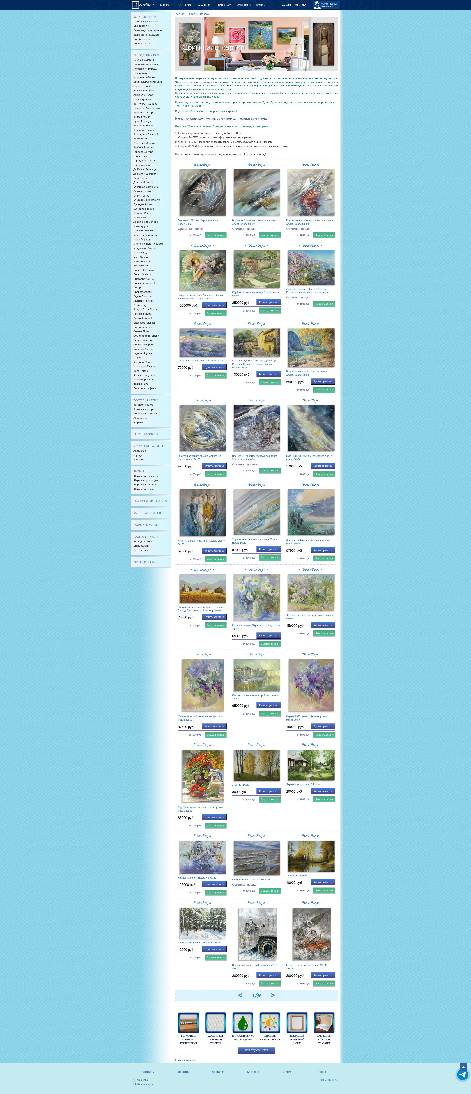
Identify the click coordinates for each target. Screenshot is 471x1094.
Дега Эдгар (140, 177)
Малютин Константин (146, 234)
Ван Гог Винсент (143, 125)
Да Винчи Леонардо (145, 169)
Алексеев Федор (143, 94)
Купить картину (144, 17)
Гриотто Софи (141, 164)
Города (137, 455)
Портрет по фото (143, 38)
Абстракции (140, 417)
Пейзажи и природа (145, 68)
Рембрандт (140, 305)
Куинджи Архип (142, 204)
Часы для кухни (142, 541)
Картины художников (145, 21)
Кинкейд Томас (142, 191)
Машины (138, 459)
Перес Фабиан (142, 274)
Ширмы (138, 471)
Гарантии (203, 5)
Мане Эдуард (141, 239)
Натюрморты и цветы (146, 64)
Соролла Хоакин (143, 348)
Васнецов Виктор (143, 129)
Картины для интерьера (147, 30)
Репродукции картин (148, 55)
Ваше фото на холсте (146, 34)
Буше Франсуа (142, 121)
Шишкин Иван (141, 383)
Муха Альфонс (142, 261)
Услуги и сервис (145, 562)
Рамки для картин (146, 524)
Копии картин (141, 25)
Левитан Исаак (142, 213)
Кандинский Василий (146, 186)
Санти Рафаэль (142, 326)
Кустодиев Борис (143, 208)
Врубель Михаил (143, 147)
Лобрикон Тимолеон (145, 221)
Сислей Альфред (143, 344)
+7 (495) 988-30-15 (295, 5)
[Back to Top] (463, 1067)
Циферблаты (141, 545)
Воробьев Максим (144, 142)
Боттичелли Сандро (145, 103)
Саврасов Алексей (144, 322)
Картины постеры (144, 409)
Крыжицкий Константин (147, 199)
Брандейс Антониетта (146, 107)
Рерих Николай (142, 313)
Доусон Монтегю (143, 182)
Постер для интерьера (147, 413)
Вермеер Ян (140, 138)
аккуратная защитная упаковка (324, 1039)
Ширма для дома (143, 488)
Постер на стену (145, 400)
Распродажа (140, 72)
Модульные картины (148, 446)
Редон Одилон (142, 296)
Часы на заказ (141, 550)
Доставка (184, 5)
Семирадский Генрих (146, 335)
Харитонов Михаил (144, 366)
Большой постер (143, 404)
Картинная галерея (147, 513)
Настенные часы (145, 536)
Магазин (166, 5)
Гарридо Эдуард (143, 151)
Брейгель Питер (143, 112)
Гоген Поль (140, 156)
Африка (138, 422)
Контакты (244, 5)
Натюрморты (141, 265)
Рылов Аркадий (142, 318)
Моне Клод (140, 252)
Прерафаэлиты (142, 291)
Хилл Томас (140, 370)
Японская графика (144, 388)
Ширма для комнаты (145, 475)
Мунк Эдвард (141, 256)
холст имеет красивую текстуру (215, 1039)
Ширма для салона (145, 484)
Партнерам (223, 5)
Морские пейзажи (144, 77)
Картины (253, 1072)
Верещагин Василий (145, 134)
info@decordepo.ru (143, 1083)
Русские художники (144, 59)
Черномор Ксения (144, 379)
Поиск (260, 5)
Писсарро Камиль (144, 278)
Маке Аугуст (140, 226)
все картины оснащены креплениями (188, 1039)
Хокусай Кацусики (144, 375)
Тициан (137, 357)
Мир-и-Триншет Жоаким (148, 243)
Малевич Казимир (144, 230)
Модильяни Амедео (145, 248)
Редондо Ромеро (143, 300)
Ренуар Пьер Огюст (145, 309)
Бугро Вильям (141, 116)
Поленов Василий (144, 283)
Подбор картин (142, 43)
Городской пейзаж (144, 160)
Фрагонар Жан (142, 361)
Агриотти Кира (142, 86)
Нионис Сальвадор (144, 269)
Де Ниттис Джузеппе (145, 173)
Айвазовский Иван (144, 90)
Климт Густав (141, 195)
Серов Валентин (143, 340)
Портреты (139, 287)
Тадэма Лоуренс (143, 353)
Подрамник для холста (150, 501)
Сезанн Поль (141, 331)
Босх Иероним (142, 99)
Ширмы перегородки (145, 480)
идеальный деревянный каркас (297, 1039)
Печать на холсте (146, 434)
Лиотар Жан (140, 217)
